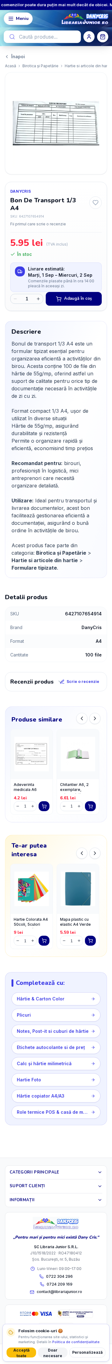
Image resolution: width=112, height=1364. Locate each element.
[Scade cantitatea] (15, 298)
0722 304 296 (59, 1276)
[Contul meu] (89, 36)
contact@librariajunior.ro (59, 1291)
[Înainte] (94, 718)
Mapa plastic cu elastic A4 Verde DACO (75, 923)
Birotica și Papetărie (40, 65)
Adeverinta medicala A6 (25, 787)
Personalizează (87, 1352)
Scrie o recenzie (83, 681)
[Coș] (102, 36)
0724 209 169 (59, 1284)
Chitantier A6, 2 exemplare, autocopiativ (74, 788)
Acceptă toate (21, 1352)
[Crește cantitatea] (38, 298)
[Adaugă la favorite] (95, 202)
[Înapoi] (81, 718)
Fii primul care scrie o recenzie (38, 224)
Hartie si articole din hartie (88, 65)
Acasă (10, 65)
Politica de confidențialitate (76, 1342)
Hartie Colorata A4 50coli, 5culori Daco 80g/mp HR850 (31, 923)
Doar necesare (52, 1352)
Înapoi (18, 56)
